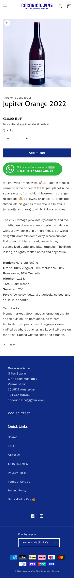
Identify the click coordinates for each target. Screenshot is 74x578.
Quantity (8, 130)
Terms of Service (19, 481)
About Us (14, 454)
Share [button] (11, 345)
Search (13, 437)
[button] (5, 6)
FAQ (11, 445)
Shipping (21, 124)
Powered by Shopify (50, 571)
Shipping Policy (18, 463)
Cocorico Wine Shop (31, 571)
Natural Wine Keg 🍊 (22, 499)
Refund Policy (17, 490)
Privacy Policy (17, 472)
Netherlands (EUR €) (35, 542)
